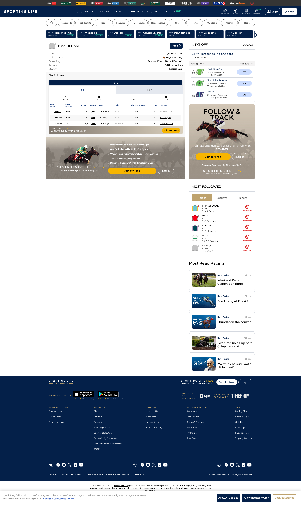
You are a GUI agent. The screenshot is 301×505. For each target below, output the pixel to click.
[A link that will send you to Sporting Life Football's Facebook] (226, 465)
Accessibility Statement (106, 438)
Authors (98, 416)
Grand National (56, 422)
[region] (150, 498)
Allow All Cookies (228, 497)
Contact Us (152, 411)
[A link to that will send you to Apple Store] (84, 396)
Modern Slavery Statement (108, 443)
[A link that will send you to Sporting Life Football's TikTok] (243, 465)
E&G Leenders (174, 65)
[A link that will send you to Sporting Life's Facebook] (58, 465)
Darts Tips (240, 427)
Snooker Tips (242, 433)
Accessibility (152, 422)
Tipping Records (243, 438)
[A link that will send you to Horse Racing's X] (154, 465)
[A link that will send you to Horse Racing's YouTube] (165, 465)
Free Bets (191, 438)
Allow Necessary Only (256, 497)
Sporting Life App (103, 433)
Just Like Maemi (217, 80)
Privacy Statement (94, 474)
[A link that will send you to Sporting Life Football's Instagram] (232, 465)
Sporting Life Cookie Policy (58, 498)
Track (174, 45)
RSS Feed (98, 449)
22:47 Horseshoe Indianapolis (212, 53)
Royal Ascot (55, 416)
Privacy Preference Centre (117, 474)
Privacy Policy (77, 474)
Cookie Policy (138, 474)
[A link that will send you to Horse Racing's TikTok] (160, 465)
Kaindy (206, 245)
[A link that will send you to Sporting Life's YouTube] (81, 465)
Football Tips (242, 416)
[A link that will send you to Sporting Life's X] (70, 465)
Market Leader (211, 205)
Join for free (226, 382)
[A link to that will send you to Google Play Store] (111, 396)
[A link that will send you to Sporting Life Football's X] (238, 465)
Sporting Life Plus (103, 427)
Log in (245, 382)
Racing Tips (241, 411)
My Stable (192, 433)
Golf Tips (239, 422)
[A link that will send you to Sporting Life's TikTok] (75, 465)
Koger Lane (214, 68)
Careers (98, 422)
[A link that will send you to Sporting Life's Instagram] (64, 465)
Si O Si (211, 91)
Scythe (206, 225)
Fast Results (193, 416)
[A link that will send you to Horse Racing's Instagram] (148, 465)
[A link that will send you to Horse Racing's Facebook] (142, 465)
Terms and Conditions (58, 474)
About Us (99, 411)
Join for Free (171, 130)
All (82, 90)
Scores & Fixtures (195, 422)
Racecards (192, 411)
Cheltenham (55, 411)
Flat (149, 90)
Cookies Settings (284, 497)
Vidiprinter (192, 427)
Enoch (206, 235)
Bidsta (206, 215)
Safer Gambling (154, 427)
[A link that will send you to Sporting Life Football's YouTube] (249, 465)
